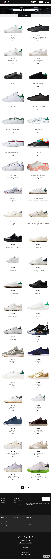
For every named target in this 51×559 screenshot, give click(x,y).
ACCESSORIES (37, 5)
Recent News (29, 517)
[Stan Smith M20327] (13, 74)
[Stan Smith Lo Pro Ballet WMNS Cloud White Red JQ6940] (13, 143)
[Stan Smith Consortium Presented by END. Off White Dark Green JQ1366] (38, 212)
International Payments (18, 504)
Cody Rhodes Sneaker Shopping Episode (30, 523)
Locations (3, 502)
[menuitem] (13, 2)
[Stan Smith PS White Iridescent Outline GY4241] (13, 166)
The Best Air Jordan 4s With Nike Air (31, 520)
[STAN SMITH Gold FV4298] (38, 375)
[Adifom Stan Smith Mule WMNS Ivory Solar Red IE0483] (38, 166)
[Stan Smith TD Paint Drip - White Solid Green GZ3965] (38, 467)
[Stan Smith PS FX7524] (13, 97)
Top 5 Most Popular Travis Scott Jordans (31, 526)
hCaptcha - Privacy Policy (25, 554)
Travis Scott (16, 521)
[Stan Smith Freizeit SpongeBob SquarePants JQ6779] (13, 236)
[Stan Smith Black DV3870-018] (38, 329)
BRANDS (47, 5)
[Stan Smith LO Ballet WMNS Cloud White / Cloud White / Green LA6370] (13, 120)
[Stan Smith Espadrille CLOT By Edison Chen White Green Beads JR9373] (38, 189)
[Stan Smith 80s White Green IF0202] (38, 306)
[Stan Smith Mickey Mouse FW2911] (13, 189)
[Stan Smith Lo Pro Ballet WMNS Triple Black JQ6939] (38, 28)
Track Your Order (17, 498)
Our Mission (3, 498)
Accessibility (16, 506)
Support (16, 496)
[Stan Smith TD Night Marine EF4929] (13, 421)
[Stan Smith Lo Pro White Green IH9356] (38, 120)
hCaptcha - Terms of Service (25, 556)
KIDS (29, 5)
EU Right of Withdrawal (18, 507)
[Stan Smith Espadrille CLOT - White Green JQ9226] (13, 283)
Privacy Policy (25, 547)
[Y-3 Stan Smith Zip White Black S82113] (13, 329)
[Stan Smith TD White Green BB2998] (38, 398)
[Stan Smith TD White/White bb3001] (13, 259)
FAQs (15, 502)
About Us (3, 496)
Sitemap (2, 507)
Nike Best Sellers (4, 523)
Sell (17, 1)
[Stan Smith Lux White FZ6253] (13, 352)
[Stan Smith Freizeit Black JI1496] (38, 283)
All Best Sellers (3, 519)
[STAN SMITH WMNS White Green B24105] (13, 51)
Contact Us (16, 509)
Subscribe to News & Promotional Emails (36, 496)
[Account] (45, 2)
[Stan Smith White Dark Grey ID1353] (13, 398)
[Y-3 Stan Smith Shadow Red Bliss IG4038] (38, 421)
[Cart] (48, 2)
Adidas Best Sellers (4, 525)
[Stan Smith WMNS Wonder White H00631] (38, 444)
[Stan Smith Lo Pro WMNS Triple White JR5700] (38, 236)
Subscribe (45, 499)
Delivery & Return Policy (18, 500)
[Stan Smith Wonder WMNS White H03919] (13, 444)
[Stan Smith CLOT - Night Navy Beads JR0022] (38, 259)
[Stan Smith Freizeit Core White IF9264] (13, 306)
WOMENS (21, 5)
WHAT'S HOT (5, 5)
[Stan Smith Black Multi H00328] (38, 143)
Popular (16, 517)
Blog (13, 1)
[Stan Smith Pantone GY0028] (13, 212)
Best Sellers (4, 517)
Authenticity (24, 1)
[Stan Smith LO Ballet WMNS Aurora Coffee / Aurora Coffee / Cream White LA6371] (38, 97)
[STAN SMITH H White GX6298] (13, 375)
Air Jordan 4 (16, 523)
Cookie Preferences (25, 552)
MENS (13, 5)
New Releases (16, 519)
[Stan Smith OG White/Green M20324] (13, 28)
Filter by (25, 15)
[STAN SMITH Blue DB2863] (38, 352)
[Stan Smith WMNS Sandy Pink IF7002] (38, 51)
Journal (2, 504)
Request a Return (17, 511)
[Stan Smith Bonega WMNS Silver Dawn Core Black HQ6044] (13, 467)
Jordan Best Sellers (4, 521)
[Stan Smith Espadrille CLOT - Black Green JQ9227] (38, 74)
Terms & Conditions (25, 549)
